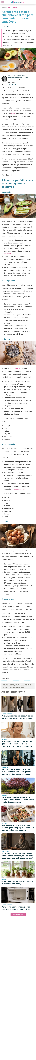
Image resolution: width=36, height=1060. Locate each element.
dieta (13, 114)
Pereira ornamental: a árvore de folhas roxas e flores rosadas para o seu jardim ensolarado (17, 799)
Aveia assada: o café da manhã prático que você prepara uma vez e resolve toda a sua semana (17, 827)
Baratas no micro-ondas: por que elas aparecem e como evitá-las (16, 908)
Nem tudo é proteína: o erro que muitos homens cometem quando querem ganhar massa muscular (16, 771)
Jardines (4, 795)
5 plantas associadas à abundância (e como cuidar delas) (17, 882)
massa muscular (20, 489)
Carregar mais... (18, 914)
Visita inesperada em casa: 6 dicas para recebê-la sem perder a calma (17, 717)
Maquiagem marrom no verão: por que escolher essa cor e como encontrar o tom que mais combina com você (17, 743)
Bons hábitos (13, 7)
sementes (16, 368)
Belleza (4, 739)
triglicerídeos (8, 254)
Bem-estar (4, 7)
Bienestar (4, 767)
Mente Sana (5, 851)
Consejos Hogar (7, 714)
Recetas (4, 823)
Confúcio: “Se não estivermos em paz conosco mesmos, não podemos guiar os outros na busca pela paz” (18, 855)
